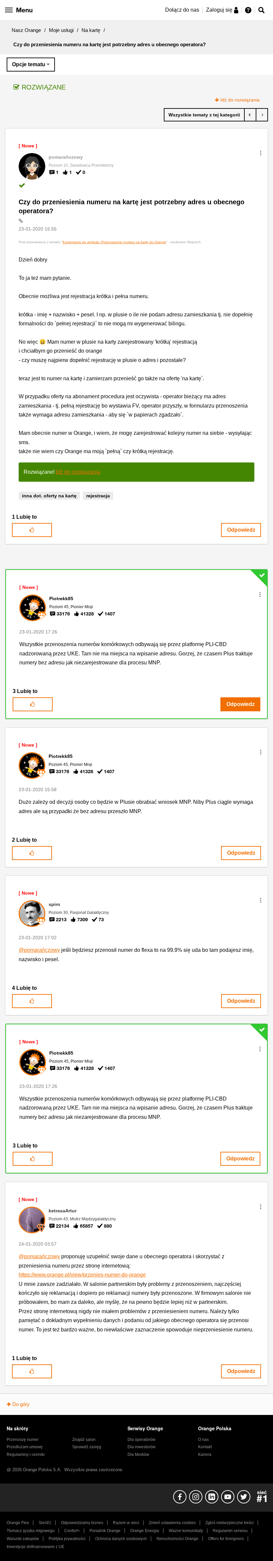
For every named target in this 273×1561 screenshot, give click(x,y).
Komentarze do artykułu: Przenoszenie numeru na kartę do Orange (114, 242)
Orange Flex (18, 1522)
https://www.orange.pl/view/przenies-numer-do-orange (82, 1275)
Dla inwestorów (141, 1447)
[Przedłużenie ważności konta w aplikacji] (250, 114)
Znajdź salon (84, 1439)
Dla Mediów (138, 1454)
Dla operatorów (141, 1439)
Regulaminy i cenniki (26, 1454)
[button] (260, 153)
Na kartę (91, 30)
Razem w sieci (126, 1522)
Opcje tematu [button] (28, 64)
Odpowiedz (241, 530)
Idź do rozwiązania (240, 99)
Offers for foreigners (226, 1538)
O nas (203, 1439)
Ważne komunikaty (186, 1530)
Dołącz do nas (182, 10)
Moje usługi (61, 30)
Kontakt (205, 1447)
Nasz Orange (26, 30)
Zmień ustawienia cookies (172, 1522)
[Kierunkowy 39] (262, 114)
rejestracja (98, 495)
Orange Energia (144, 1530)
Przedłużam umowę (25, 1447)
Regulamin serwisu (230, 1530)
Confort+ (72, 1530)
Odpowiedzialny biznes (82, 1522)
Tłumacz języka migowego (31, 1530)
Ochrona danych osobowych (121, 1538)
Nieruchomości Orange (177, 1538)
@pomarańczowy (39, 950)
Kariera (204, 1454)
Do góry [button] (21, 1404)
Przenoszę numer (23, 1439)
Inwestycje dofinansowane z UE (35, 1546)
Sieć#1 (45, 1522)
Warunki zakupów (23, 1538)
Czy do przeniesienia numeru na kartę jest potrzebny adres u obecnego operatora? (131, 206)
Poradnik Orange (105, 1530)
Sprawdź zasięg (86, 1447)
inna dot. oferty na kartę (49, 495)
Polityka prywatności (67, 1538)
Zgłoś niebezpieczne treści (229, 1522)
